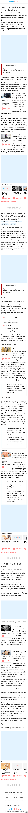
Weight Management (16, 794)
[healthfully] (14, 2)
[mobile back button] (1, 1)
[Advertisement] (14, 49)
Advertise (20, 797)
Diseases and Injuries (10, 792)
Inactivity (13, 224)
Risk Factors (5, 221)
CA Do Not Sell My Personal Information (14, 805)
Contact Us (7, 800)
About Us (15, 797)
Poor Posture (5, 224)
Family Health (20, 792)
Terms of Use (20, 800)
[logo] (14, 809)
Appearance (8, 797)
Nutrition (8, 794)
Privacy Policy (14, 802)
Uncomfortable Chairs (16, 221)
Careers (13, 800)
